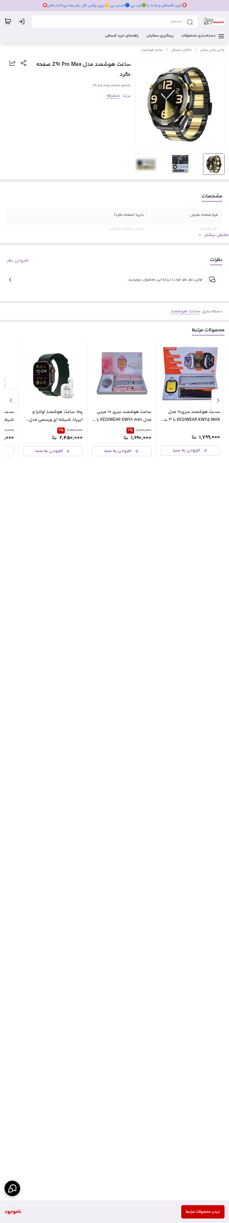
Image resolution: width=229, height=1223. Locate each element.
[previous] (218, 400)
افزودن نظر (18, 260)
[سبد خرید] (7, 21)
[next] (11, 400)
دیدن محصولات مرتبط (203, 1212)
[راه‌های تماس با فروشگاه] (12, 1188)
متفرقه (113, 95)
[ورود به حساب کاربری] (22, 21)
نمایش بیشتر (216, 235)
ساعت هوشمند (152, 50)
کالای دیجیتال (181, 50)
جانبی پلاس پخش (212, 50)
